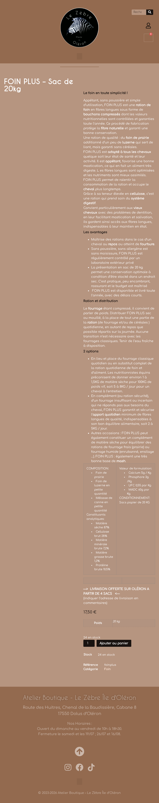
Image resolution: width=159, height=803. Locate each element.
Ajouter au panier (114, 643)
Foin (107, 669)
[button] (79, 56)
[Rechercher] (149, 12)
